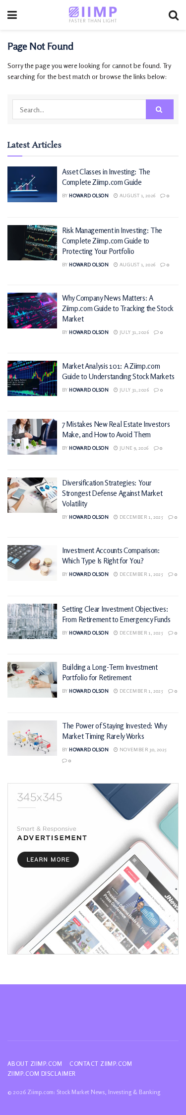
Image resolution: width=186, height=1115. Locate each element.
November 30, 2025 (142, 749)
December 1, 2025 (140, 517)
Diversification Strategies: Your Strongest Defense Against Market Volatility (112, 493)
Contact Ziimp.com (100, 1063)
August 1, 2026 (136, 195)
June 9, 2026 (133, 448)
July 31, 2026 (133, 332)
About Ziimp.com (34, 1063)
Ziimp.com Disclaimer (41, 1073)
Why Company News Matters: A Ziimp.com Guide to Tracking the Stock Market (117, 308)
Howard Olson (89, 195)
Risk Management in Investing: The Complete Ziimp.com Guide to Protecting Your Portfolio (112, 241)
